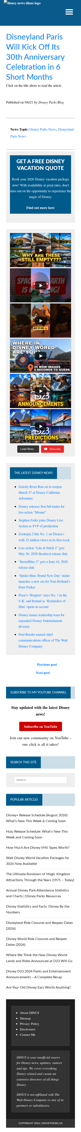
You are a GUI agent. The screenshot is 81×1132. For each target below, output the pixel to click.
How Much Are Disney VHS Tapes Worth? (38, 847)
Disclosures (27, 1029)
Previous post (47, 664)
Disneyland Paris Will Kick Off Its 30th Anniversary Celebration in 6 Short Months (35, 57)
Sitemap (25, 1018)
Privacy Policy (29, 1023)
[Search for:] (40, 780)
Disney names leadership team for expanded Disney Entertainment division (41, 620)
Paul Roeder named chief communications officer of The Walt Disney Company (43, 640)
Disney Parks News (42, 129)
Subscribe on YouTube (40, 726)
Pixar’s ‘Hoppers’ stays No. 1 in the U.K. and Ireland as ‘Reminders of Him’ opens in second (43, 601)
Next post (43, 672)
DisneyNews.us (52, 1123)
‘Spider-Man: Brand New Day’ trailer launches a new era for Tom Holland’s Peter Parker (44, 581)
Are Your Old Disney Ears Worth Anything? (38, 987)
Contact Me (27, 1034)
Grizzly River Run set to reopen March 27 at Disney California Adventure (40, 492)
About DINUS (29, 1012)
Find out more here (40, 207)
